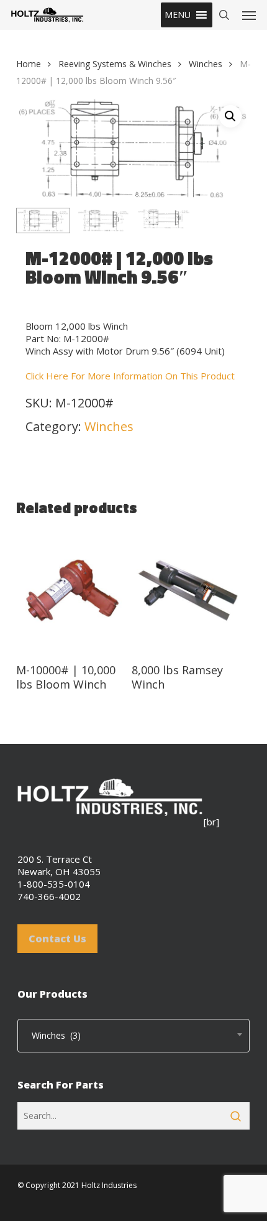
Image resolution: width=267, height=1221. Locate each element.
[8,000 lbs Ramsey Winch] (188, 591)
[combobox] (133, 1035)
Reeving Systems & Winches (114, 64)
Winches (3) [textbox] (52, 1035)
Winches (205, 64)
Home (28, 64)
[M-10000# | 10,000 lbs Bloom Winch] (72, 591)
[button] (178, 14)
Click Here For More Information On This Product (130, 375)
